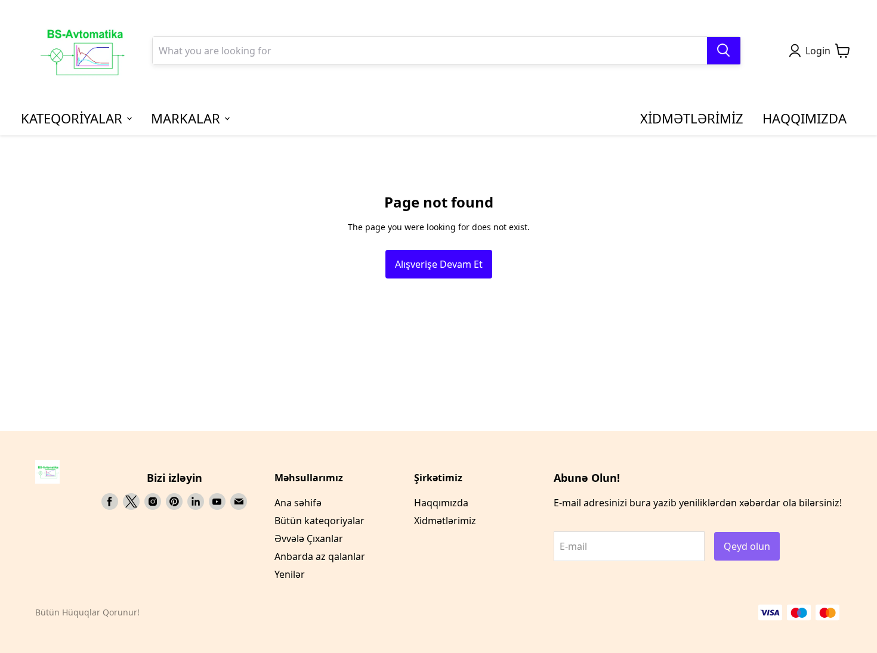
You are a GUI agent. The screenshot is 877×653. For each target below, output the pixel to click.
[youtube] (217, 501)
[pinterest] (174, 501)
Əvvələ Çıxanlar (308, 538)
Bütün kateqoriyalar (319, 520)
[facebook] (109, 501)
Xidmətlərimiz (445, 520)
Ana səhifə (298, 502)
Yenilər (289, 574)
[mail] (238, 501)
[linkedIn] (195, 501)
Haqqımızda (441, 502)
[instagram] (152, 501)
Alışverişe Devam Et (439, 264)
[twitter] (131, 501)
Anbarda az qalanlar (319, 556)
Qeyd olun (747, 546)
